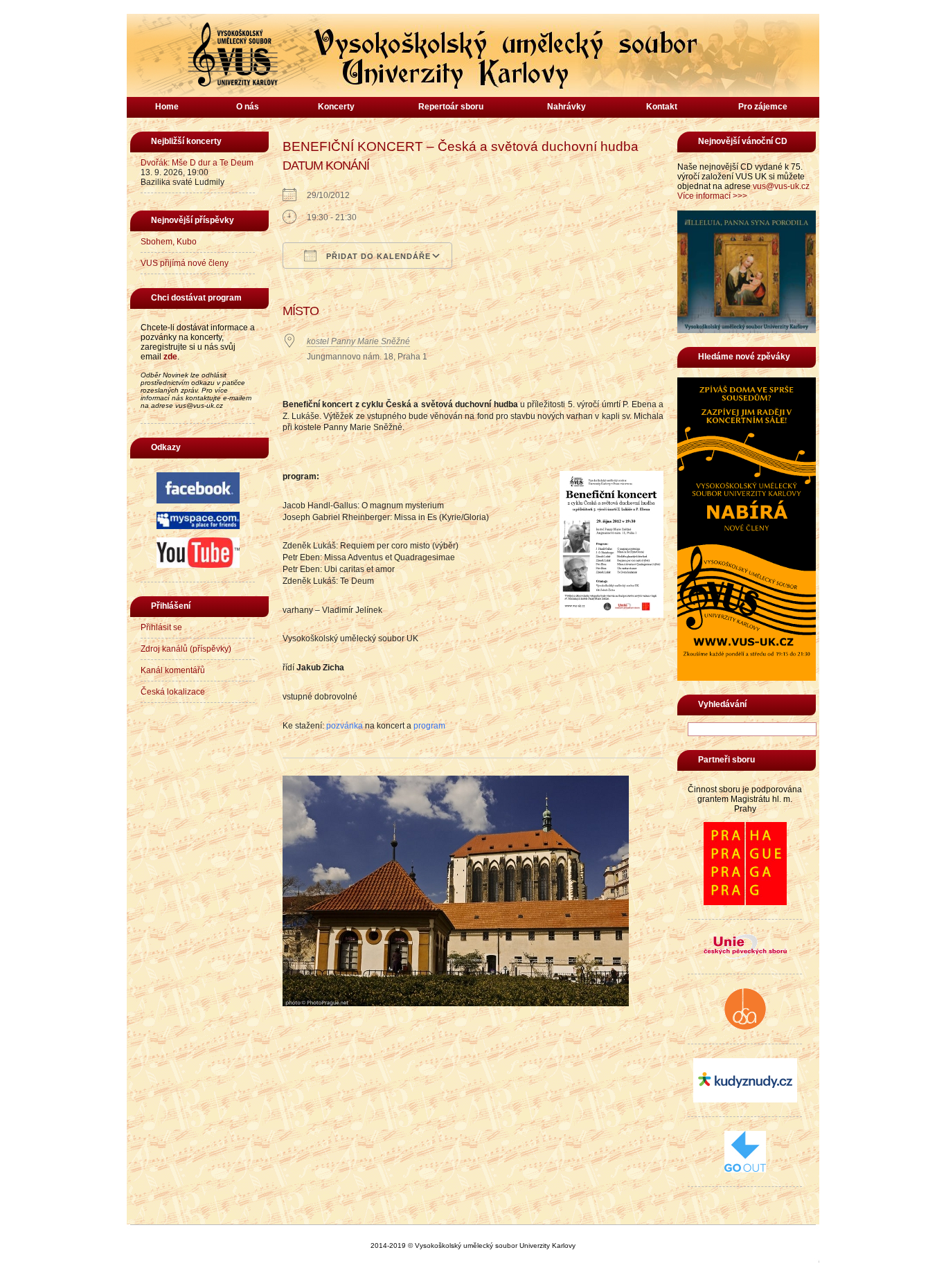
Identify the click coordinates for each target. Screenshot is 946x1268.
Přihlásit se (161, 627)
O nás (247, 106)
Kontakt (661, 106)
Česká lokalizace (173, 692)
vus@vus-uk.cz (781, 186)
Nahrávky (566, 106)
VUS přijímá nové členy (185, 263)
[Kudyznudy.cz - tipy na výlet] (745, 1100)
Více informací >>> (712, 196)
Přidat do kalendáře (377, 256)
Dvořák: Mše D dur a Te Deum (197, 163)
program (429, 726)
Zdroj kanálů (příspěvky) (186, 649)
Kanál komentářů (173, 670)
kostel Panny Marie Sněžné (358, 341)
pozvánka (344, 726)
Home (167, 106)
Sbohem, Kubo (169, 242)
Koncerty (336, 106)
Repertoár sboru (450, 106)
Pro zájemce (762, 106)
